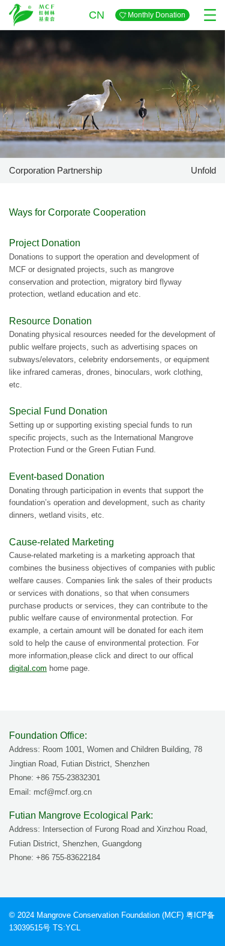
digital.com (28, 668)
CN (95, 15)
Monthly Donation (156, 15)
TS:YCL (66, 927)
